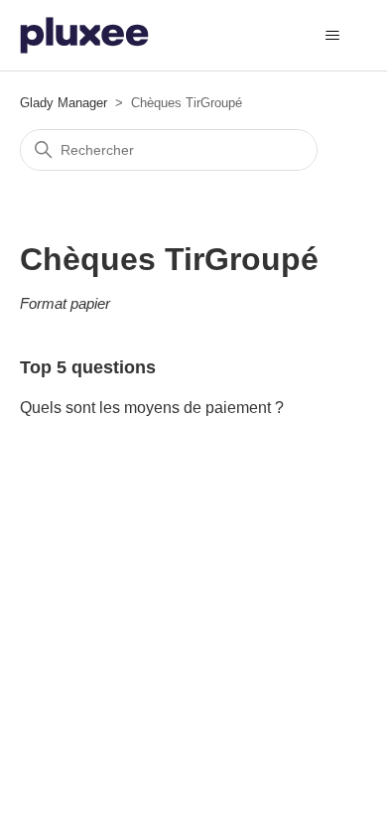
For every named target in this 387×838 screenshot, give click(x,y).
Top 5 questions (88, 367)
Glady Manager (63, 102)
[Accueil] (84, 35)
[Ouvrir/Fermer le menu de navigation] (333, 36)
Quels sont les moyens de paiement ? (152, 407)
